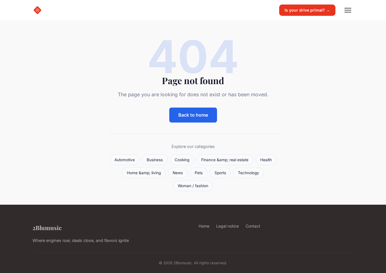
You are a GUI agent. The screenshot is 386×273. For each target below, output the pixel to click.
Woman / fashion (193, 186)
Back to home (193, 115)
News (178, 173)
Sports (220, 173)
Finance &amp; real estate (224, 160)
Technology (248, 173)
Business (155, 160)
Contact (253, 226)
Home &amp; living (144, 173)
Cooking (182, 160)
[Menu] (348, 10)
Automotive (124, 160)
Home (204, 226)
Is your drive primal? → (307, 10)
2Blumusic (47, 227)
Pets (199, 173)
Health (266, 160)
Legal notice (227, 226)
